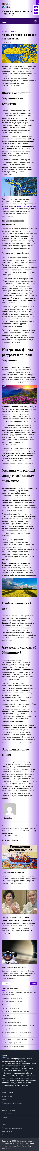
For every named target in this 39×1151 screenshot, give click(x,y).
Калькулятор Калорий (9, 1018)
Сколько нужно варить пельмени (12, 1005)
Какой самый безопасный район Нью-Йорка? (16, 1032)
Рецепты (4, 1117)
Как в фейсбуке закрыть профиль (12, 1001)
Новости (4, 1099)
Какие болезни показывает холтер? (13, 1046)
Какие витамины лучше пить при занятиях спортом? (18, 1025)
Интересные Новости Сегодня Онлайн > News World (19, 12)
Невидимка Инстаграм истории (12, 998)
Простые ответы (7, 1114)
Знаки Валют (6, 1015)
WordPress (6, 1148)
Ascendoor (16, 1146)
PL (36, 7)
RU (36, 13)
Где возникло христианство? (13, 872)
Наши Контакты (7, 1131)
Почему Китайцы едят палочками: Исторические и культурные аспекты (17, 919)
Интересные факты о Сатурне (14, 967)
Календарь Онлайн (8, 1029)
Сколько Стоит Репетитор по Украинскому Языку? (18, 1039)
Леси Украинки (23, 206)
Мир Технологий (7, 1096)
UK (36, 10)
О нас (4, 1124)
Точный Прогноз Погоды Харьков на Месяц (15, 1011)
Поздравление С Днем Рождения (12, 1103)
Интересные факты (9, 31)
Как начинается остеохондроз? (12, 1022)
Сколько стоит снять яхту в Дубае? (13, 1036)
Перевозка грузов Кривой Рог (11, 1043)
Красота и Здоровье (8, 1110)
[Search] (35, 21)
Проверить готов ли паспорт (11, 1008)
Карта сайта (6, 1135)
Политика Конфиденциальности (12, 1128)
